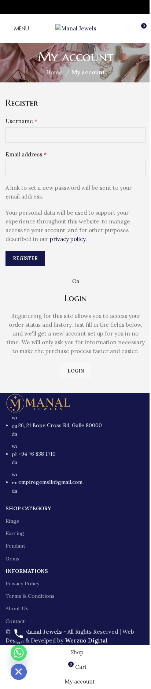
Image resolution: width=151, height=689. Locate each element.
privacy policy (67, 239)
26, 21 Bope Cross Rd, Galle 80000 (60, 425)
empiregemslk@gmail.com (50, 482)
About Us (17, 608)
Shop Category (28, 508)
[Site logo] (75, 28)
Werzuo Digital (86, 640)
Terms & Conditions (30, 596)
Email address (26, 154)
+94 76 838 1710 (37, 454)
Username (21, 121)
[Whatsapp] (19, 653)
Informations (26, 571)
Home (54, 72)
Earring (14, 533)
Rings (12, 521)
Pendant (15, 545)
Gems (12, 558)
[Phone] (19, 634)
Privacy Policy (22, 583)
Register (25, 258)
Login (75, 371)
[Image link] (38, 402)
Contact (15, 621)
